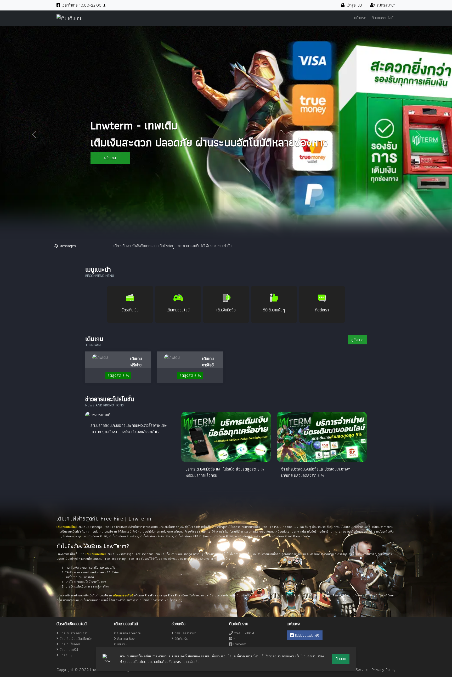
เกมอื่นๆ (122, 644)
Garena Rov (126, 638)
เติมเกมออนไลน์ (381, 18)
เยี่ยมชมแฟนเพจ (306, 635)
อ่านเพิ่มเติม (191, 661)
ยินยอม (341, 659)
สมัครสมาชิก (385, 5)
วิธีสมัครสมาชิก (184, 633)
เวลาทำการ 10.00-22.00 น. (83, 5)
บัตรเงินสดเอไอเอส (73, 633)
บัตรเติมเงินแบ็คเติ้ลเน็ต (75, 638)
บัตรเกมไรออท (69, 644)
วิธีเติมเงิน (180, 638)
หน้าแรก (360, 18)
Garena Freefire (129, 633)
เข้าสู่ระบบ (353, 5)
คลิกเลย (110, 158)
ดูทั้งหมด (357, 340)
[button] (34, 134)
